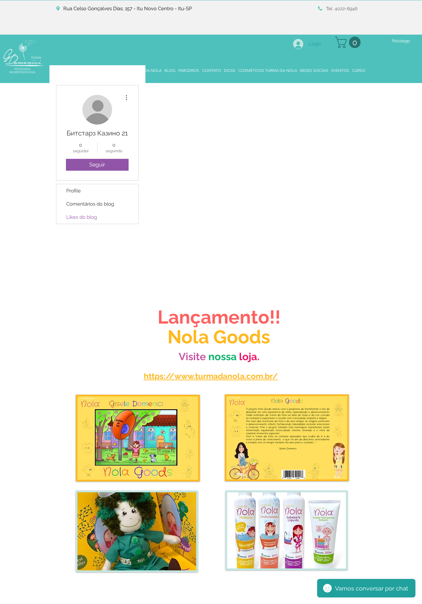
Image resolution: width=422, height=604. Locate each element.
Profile (73, 191)
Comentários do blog (90, 204)
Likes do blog (81, 217)
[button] (349, 42)
